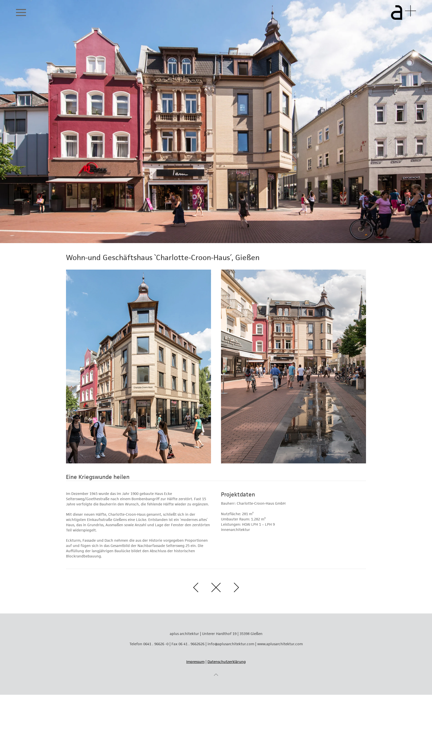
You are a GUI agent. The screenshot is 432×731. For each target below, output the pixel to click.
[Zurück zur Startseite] (403, 12)
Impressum (195, 661)
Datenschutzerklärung (227, 661)
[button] (21, 12)
